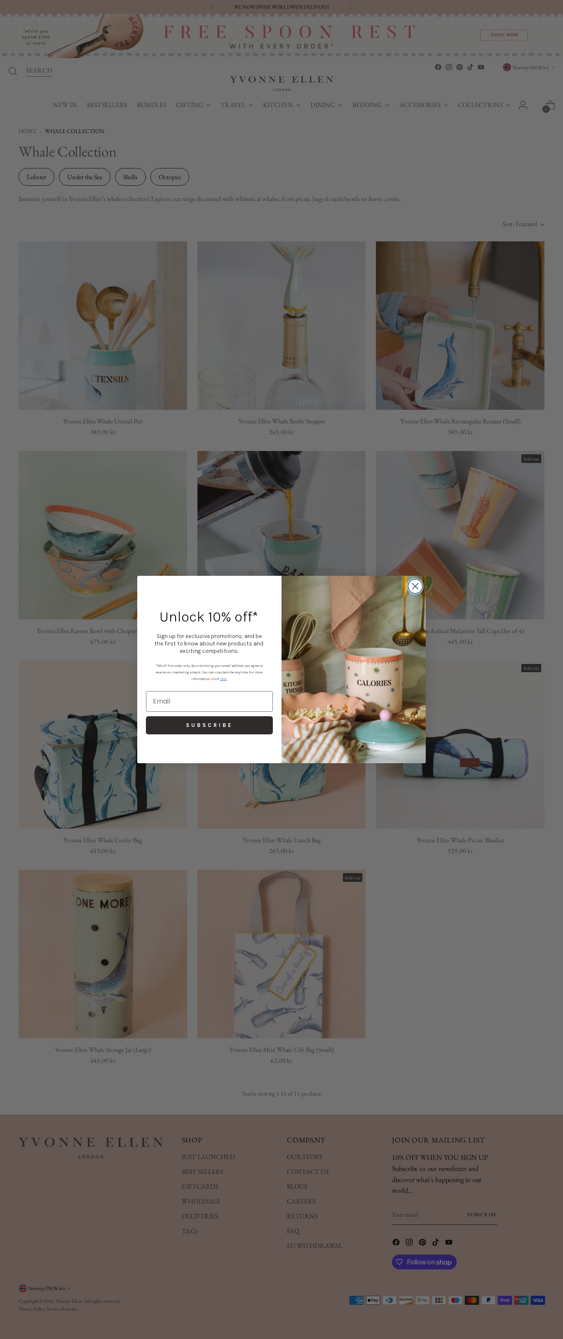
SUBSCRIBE (209, 725)
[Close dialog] (415, 586)
